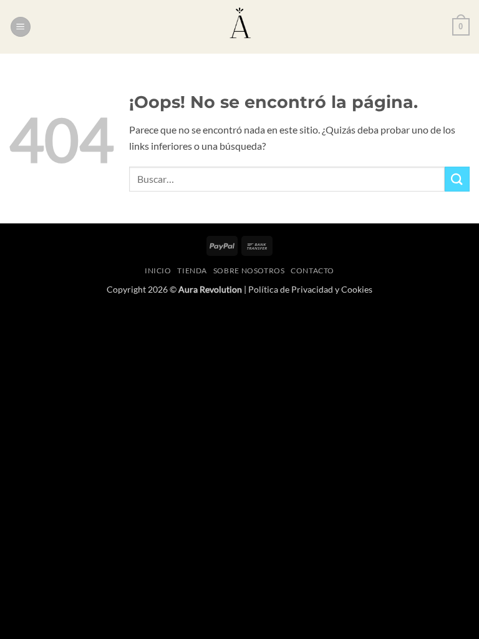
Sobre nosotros (249, 270)
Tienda (192, 270)
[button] (21, 27)
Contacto (312, 270)
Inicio (158, 270)
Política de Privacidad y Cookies (310, 289)
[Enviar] (457, 179)
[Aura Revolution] (239, 27)
